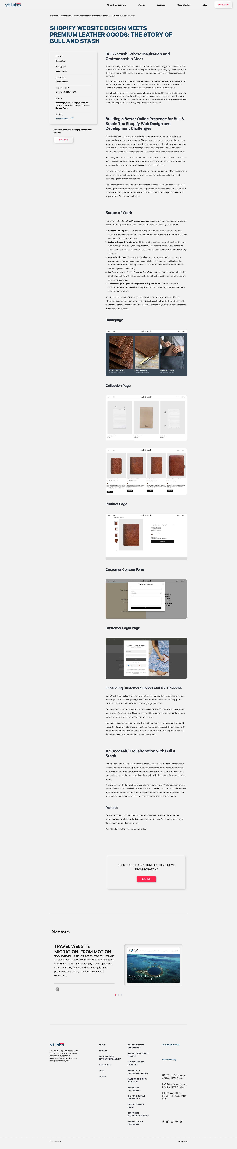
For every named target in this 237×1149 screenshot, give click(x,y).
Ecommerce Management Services (138, 1114)
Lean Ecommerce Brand (136, 1105)
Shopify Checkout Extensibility (136, 1097)
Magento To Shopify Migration (137, 1080)
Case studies (184, 5)
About (141, 5)
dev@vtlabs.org (169, 1059)
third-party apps (171, 257)
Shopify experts (146, 257)
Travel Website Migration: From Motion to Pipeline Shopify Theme (84, 952)
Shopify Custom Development (135, 1123)
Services (161, 5)
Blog (205, 5)
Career (102, 1076)
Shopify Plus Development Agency (138, 1071)
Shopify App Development (134, 1088)
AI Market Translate (116, 5)
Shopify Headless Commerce (136, 1063)
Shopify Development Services (138, 1054)
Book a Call (223, 4)
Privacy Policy (182, 1142)
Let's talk (63, 140)
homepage (54, 16)
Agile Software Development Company (110, 1057)
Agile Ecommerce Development (136, 1046)
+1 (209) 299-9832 (170, 1045)
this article (141, 829)
